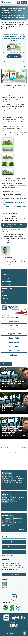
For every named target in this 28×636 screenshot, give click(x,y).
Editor (16, 236)
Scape (24, 240)
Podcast (14, 240)
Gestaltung (20, 236)
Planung (10, 240)
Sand (21, 240)
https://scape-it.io (21, 198)
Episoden (21, 22)
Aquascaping (20, 234)
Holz (9, 238)
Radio (18, 240)
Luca (21, 238)
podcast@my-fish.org (12, 187)
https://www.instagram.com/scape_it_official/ (14, 202)
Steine (10, 242)
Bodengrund (11, 236)
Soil (8, 242)
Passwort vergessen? (7, 555)
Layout (17, 238)
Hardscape (5, 238)
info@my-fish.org (14, 600)
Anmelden (24, 447)
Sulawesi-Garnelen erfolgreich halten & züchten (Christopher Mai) (12, 406)
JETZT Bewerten (15, 180)
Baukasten (5, 236)
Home (3, 22)
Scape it (5, 242)
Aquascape (13, 234)
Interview (13, 238)
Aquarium (8, 234)
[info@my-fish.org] (14, 596)
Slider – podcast (11, 22)
